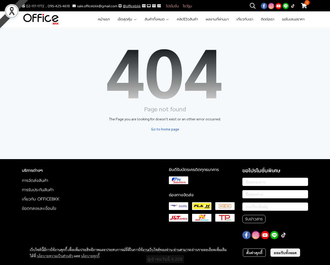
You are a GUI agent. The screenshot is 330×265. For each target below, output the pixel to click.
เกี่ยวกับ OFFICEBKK (40, 199)
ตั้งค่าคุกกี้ (254, 252)
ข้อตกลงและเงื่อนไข (39, 208)
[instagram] (271, 5)
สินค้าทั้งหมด (155, 19)
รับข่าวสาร (254, 219)
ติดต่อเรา (267, 19)
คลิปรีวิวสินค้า (187, 19)
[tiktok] (293, 5)
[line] (286, 5)
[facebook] (264, 5)
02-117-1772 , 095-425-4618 (47, 6)
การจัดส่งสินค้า (35, 180)
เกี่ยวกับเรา (244, 19)
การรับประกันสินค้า (38, 190)
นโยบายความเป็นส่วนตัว (55, 255)
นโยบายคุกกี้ (90, 255)
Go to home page (165, 129)
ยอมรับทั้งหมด (285, 252)
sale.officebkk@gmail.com (97, 6)
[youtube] (278, 5)
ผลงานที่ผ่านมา (217, 19)
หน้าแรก (104, 19)
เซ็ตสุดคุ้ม (126, 19)
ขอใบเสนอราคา (293, 19)
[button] (252, 5)
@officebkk (132, 6)
